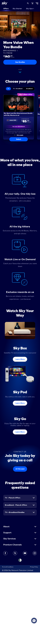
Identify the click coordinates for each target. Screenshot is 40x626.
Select (18, 139)
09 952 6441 (20, 469)
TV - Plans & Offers (12, 498)
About (6, 527)
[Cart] (32, 3)
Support (7, 533)
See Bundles (20, 62)
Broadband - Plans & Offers (16, 505)
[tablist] (20, 89)
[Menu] (36, 3)
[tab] (8, 88)
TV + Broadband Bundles (14, 512)
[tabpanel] (20, 116)
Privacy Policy (34, 567)
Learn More (20, 359)
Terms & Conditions (7, 567)
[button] (18, 135)
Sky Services (9, 539)
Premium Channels (12, 545)
